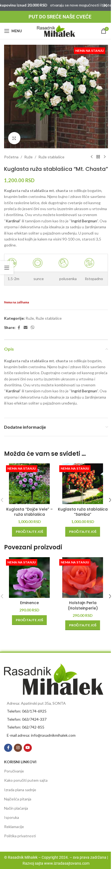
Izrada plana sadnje (20, 789)
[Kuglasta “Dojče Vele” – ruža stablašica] (29, 483)
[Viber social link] (32, 327)
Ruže (28, 157)
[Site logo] (56, 30)
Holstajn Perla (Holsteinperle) (83, 605)
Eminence (29, 602)
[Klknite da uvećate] (14, 138)
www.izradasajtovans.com (66, 863)
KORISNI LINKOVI (20, 761)
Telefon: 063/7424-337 (26, 719)
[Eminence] (29, 577)
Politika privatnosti (20, 835)
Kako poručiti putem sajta (26, 780)
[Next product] (104, 157)
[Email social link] (25, 327)
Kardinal (13, 221)
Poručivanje (14, 771)
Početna (11, 157)
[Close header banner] (105, 5)
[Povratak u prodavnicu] (98, 157)
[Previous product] (91, 157)
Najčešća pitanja (17, 799)
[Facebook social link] (18, 327)
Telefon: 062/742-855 (25, 727)
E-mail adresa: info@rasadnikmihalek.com (41, 735)
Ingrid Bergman (84, 221)
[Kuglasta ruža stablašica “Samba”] (82, 483)
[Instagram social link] (18, 748)
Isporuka (11, 817)
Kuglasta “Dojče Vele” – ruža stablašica (29, 511)
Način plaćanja (16, 808)
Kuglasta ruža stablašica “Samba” (83, 511)
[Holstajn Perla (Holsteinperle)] (82, 577)
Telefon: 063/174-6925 (26, 711)
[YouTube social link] (28, 748)
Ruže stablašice (51, 157)
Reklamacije (14, 826)
